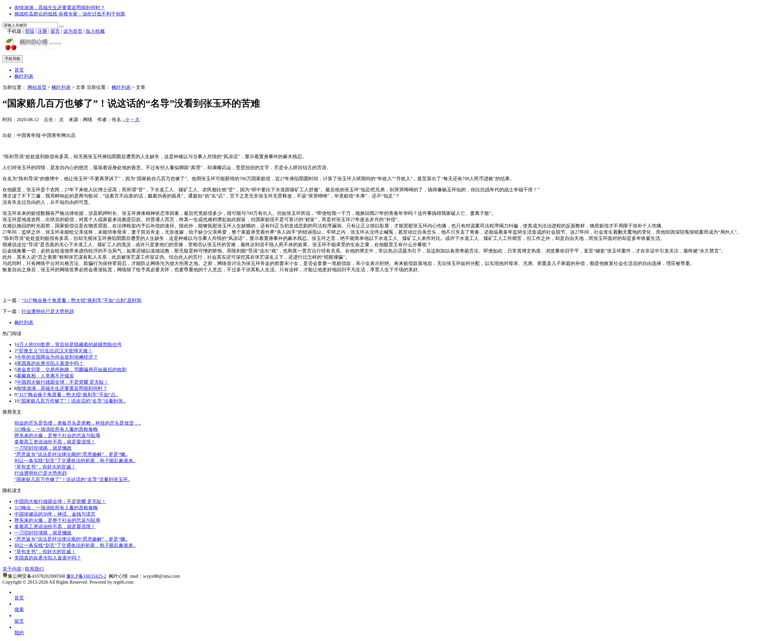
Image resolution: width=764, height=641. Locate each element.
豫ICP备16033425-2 (86, 576)
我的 (19, 632)
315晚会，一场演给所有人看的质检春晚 (56, 429)
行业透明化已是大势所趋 (47, 311)
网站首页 (37, 87)
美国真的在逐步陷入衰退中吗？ (50, 363)
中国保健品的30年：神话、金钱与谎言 (55, 514)
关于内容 (11, 568)
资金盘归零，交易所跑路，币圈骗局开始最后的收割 (72, 369)
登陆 (29, 31)
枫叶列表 (23, 76)
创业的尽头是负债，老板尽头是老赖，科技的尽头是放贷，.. (77, 423)
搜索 (19, 609)
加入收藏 (95, 31)
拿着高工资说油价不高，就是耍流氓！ (55, 441)
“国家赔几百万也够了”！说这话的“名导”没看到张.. (72, 400)
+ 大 (135, 119)
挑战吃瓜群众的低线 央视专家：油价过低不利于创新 (69, 13)
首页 (19, 70)
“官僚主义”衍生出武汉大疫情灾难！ (55, 350)
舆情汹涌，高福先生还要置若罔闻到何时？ (59, 7)
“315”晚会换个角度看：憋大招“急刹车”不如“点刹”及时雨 (81, 300)
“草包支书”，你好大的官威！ (45, 466)
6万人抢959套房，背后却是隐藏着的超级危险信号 (69, 344)
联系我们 (34, 568)
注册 (42, 31)
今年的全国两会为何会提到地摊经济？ (57, 357)
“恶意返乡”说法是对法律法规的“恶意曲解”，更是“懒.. (70, 454)
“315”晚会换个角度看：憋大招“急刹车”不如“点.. (67, 394)
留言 (55, 31)
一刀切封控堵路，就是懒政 (43, 448)
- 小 (126, 119)
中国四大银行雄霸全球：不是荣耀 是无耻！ (63, 382)
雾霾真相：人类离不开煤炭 (45, 375)
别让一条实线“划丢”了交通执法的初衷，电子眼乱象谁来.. (74, 460)
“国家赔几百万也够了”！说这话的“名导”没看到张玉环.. (72, 479)
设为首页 (72, 31)
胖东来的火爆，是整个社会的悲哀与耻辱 (57, 435)
